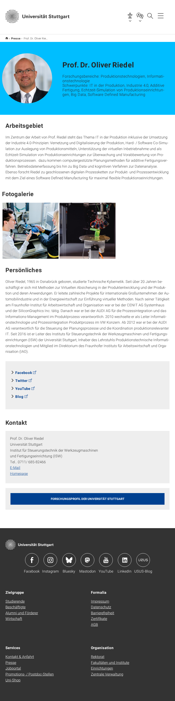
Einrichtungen (102, 668)
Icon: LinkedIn (124, 560)
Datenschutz (101, 606)
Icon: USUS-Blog (143, 560)
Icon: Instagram (50, 560)
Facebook (23, 372)
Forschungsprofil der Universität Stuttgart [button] (87, 499)
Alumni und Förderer (21, 612)
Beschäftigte (15, 606)
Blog (19, 396)
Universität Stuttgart (6, 38)
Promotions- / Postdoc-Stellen (29, 674)
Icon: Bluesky (69, 560)
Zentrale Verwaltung (107, 674)
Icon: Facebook (32, 560)
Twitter (21, 380)
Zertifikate (99, 618)
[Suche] (150, 15)
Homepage (19, 473)
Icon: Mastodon (87, 560)
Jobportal (13, 668)
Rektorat (97, 656)
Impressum (100, 601)
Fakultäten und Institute (110, 662)
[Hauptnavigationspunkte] (160, 15)
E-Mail (15, 467)
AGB (94, 624)
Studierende (15, 601)
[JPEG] (31, 231)
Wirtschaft (13, 618)
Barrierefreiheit (102, 612)
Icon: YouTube (106, 560)
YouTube (22, 388)
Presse (16, 38)
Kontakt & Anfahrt (19, 656)
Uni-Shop (13, 680)
